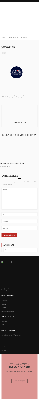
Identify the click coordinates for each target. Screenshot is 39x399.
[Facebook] (8, 96)
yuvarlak (15, 37)
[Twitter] (13, 96)
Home (3, 37)
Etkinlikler (4, 321)
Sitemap (4, 350)
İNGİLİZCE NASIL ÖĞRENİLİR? (12, 163)
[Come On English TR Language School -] (7, 8)
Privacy (4, 304)
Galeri (3, 325)
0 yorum (4, 54)
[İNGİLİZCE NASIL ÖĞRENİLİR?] (15, 151)
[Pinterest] (17, 96)
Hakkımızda (5, 300)
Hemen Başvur (20, 381)
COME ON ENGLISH (19, 122)
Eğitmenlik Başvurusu (8, 311)
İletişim (4, 307)
